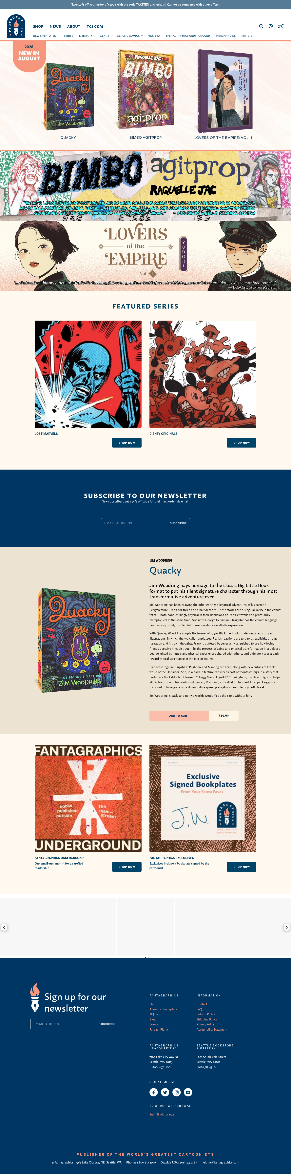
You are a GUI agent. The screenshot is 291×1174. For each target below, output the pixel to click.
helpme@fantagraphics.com (220, 1162)
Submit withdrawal (162, 1114)
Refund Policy (206, 1014)
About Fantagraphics (163, 1009)
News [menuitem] (55, 26)
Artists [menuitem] (247, 35)
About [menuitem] (73, 26)
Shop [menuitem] (38, 26)
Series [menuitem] (68, 35)
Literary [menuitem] (85, 35)
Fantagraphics (64, 1162)
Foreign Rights (159, 1029)
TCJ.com (154, 1014)
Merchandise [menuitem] (226, 35)
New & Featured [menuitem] (44, 35)
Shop (152, 1004)
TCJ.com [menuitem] (95, 26)
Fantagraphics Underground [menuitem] (188, 35)
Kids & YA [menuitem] (153, 35)
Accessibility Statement (212, 1029)
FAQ (199, 1009)
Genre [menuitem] (104, 35)
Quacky (165, 569)
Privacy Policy (205, 1024)
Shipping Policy (207, 1019)
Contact (202, 1004)
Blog (152, 1019)
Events (153, 1024)
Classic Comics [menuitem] (128, 35)
